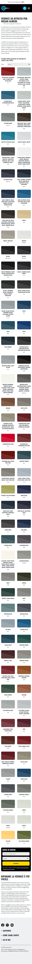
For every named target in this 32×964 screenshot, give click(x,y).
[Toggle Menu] (29, 8)
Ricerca (16, 863)
